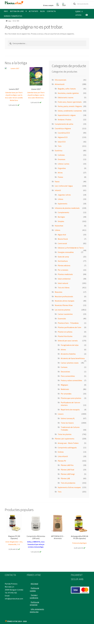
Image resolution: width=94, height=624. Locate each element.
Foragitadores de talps (70, 345)
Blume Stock (63, 239)
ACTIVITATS (33, 11)
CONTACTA (51, 11)
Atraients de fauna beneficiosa (73, 358)
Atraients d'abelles (68, 354)
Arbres (63, 349)
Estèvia (61, 452)
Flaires (60, 177)
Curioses (64, 367)
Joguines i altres (64, 195)
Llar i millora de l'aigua (64, 186)
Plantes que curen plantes (71, 398)
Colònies (61, 155)
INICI (6, 11)
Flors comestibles (68, 376)
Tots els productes (68, 483)
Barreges (61, 217)
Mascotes (58, 292)
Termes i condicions (34, 596)
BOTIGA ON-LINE (17, 11)
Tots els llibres (63, 287)
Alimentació (59, 84)
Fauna (57, 181)
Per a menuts (63, 270)
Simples (61, 221)
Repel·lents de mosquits (70, 409)
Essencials (62, 318)
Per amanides (66, 394)
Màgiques (64, 385)
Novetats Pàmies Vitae (64, 305)
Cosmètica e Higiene (63, 128)
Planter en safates (65, 332)
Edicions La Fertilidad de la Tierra (71, 248)
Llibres (60, 199)
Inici (9, 21)
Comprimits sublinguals (67, 447)
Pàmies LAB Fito (67, 465)
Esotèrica (58, 150)
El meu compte (48, 5)
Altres (60, 172)
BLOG (42, 11)
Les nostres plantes (62, 310)
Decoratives (65, 371)
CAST (64, 5)
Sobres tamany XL (68, 418)
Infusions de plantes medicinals (67, 208)
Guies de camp (63, 257)
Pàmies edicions (64, 265)
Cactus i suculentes (65, 314)
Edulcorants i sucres (65, 97)
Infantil (58, 190)
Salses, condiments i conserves (70, 111)
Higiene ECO (63, 137)
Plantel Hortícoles (65, 336)
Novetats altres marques (64, 301)
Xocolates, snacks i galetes (68, 93)
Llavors (61, 414)
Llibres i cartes (63, 164)
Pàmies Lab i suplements (64, 438)
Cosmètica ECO (64, 133)
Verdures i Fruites (64, 119)
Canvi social (62, 243)
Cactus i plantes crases (70, 363)
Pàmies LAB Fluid (67, 469)
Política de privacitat (34, 603)
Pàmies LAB (65, 478)
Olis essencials (60, 80)
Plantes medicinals (65, 274)
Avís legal (34, 583)
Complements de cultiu (64, 124)
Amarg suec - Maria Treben (68, 443)
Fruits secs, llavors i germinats (70, 102)
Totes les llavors (67, 423)
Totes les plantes (64, 434)
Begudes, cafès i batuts (67, 88)
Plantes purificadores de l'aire (69, 327)
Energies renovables (66, 252)
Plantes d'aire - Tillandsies (68, 323)
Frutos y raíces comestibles (71, 380)
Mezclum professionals (64, 296)
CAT (58, 5)
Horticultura (63, 261)
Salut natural (63, 283)
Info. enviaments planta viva (37, 610)
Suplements (62, 203)
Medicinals (65, 389)
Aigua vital (62, 234)
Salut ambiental (64, 279)
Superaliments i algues (67, 115)
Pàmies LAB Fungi (68, 474)
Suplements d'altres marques (69, 487)
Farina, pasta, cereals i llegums (70, 106)
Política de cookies (34, 589)
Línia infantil (63, 456)
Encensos (61, 159)
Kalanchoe (59, 226)
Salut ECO (62, 142)
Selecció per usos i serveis (68, 340)
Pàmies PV (62, 461)
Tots (59, 146)
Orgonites (62, 168)
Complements (63, 212)
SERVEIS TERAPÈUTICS (13, 16)
